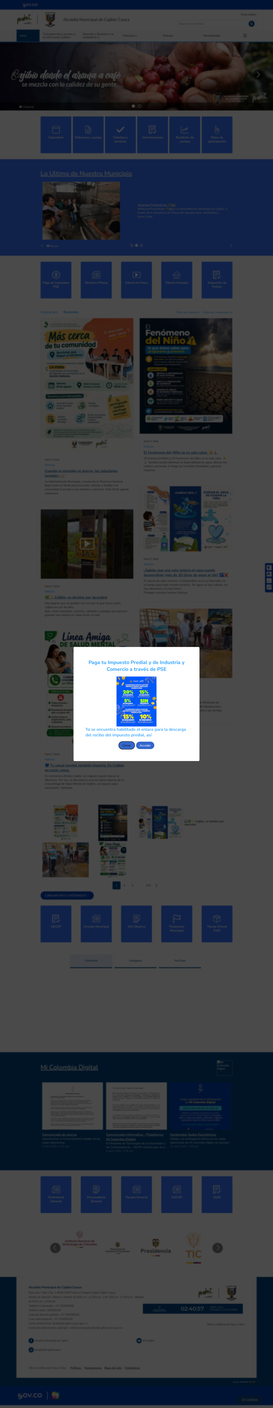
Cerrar (127, 745)
